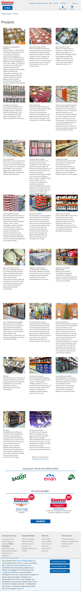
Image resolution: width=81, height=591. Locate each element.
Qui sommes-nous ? (8, 539)
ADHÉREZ (40, 521)
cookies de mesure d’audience (16, 565)
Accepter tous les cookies (61, 561)
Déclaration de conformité (40, 459)
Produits (15, 14)
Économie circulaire (8, 548)
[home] (7, 3)
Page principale (6, 14)
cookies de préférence (10, 572)
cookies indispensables (24, 561)
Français (63, 3)
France (74, 3)
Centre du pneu (47, 544)
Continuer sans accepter (61, 571)
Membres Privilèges (28, 539)
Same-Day (45, 551)
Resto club (45, 546)
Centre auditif (46, 539)
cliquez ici (20, 588)
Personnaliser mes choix (61, 566)
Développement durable (9, 551)
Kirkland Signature (7, 541)
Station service (46, 548)
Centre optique (46, 541)
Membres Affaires (27, 541)
